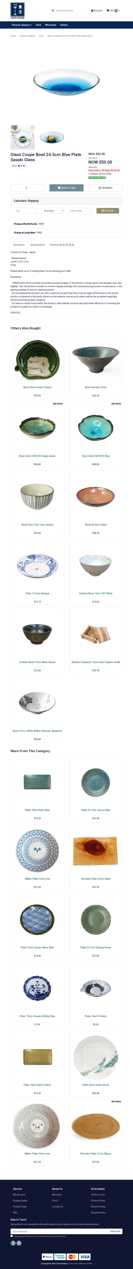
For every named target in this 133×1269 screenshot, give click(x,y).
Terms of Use (98, 1194)
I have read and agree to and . (39, 1236)
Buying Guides (20, 1200)
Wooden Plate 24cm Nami (95, 878)
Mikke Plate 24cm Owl (37, 878)
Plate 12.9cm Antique (37, 593)
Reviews (54, 244)
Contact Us (57, 1206)
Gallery (64, 25)
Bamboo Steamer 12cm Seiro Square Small (96, 662)
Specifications (37, 244)
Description (19, 244)
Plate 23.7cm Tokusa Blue (95, 810)
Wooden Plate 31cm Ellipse (95, 1153)
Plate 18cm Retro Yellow (37, 1084)
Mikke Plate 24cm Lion (37, 1153)
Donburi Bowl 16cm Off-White (95, 593)
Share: (15, 166)
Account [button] (98, 10)
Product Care (20, 1206)
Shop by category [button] (21, 25)
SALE (38, 25)
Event (55, 1200)
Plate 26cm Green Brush (95, 1084)
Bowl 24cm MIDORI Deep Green (37, 456)
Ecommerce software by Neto (80, 1264)
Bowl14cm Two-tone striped (37, 524)
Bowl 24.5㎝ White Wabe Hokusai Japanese (37, 730)
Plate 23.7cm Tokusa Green (95, 947)
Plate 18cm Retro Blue (37, 810)
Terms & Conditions (42, 1236)
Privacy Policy (98, 1200)
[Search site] (53, 11)
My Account (19, 1194)
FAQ (15, 1212)
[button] (105, 187)
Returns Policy (98, 1206)
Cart (113, 10)
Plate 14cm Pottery (96, 1016)
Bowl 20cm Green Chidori (37, 387)
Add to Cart (68, 187)
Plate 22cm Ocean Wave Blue (37, 947)
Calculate (109, 210)
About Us (56, 1194)
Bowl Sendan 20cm (96, 387)
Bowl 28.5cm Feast (96, 524)
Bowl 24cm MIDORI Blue (96, 456)
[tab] (19, 245)
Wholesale (50, 25)
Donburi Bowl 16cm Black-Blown (37, 662)
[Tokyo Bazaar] (17, 10)
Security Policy (98, 1212)
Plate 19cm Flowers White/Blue (37, 1016)
